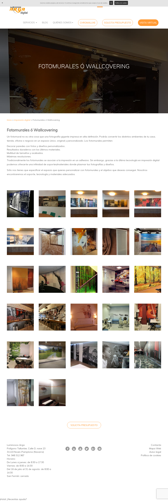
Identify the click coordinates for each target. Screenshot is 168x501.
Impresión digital (22, 120)
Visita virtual (148, 22)
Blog (45, 22)
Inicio (9, 120)
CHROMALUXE (87, 22)
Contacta (156, 445)
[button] (84, 499)
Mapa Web (155, 448)
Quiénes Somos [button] (62, 22)
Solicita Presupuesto (117, 22)
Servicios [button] (29, 22)
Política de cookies (121, 3)
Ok (111, 3)
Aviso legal (155, 451)
